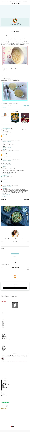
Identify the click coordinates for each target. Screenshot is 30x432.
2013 (2, 326)
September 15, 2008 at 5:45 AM (7, 160)
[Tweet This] (24, 105)
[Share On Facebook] (25, 105)
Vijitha (4, 166)
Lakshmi (4, 153)
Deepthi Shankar (5, 179)
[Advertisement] (15, 10)
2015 (2, 324)
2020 (2, 319)
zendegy (4, 188)
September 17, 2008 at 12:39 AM (7, 173)
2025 (2, 313)
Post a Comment (4, 196)
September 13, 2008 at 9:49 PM (7, 151)
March (3, 347)
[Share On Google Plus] (27, 105)
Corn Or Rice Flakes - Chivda (6, 339)
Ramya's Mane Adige (6, 175)
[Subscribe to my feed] (15, 277)
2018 (2, 321)
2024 (2, 314)
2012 (2, 327)
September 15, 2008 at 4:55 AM (7, 156)
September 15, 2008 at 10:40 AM (7, 164)
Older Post (26, 199)
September (4, 336)
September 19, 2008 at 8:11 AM (7, 186)
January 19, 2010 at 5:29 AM (6, 194)
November (3, 334)
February (3, 348)
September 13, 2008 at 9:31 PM (7, 147)
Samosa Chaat (4, 337)
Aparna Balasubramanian (6, 128)
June (3, 344)
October (3, 335)
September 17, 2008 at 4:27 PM (7, 182)
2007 (2, 350)
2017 (2, 322)
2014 (2, 325)
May (3, 345)
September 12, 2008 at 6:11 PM (7, 141)
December (3, 333)
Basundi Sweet (4, 338)
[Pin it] (28, 105)
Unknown (4, 134)
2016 (2, 323)
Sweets (4, 107)
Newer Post (3, 199)
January (3, 349)
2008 (2, 332)
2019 (2, 320)
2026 (2, 312)
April (3, 346)
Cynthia (4, 149)
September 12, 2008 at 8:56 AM (7, 132)
